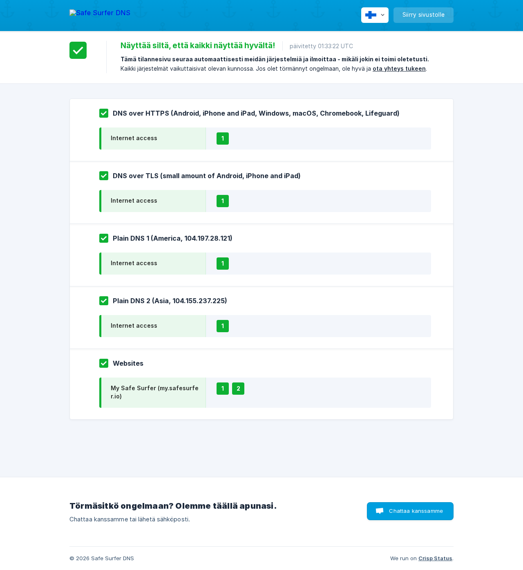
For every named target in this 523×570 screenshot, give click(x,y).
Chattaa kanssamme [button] (416, 510)
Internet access (134, 137)
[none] (99, 14)
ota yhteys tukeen (399, 68)
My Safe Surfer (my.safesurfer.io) (155, 392)
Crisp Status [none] (435, 558)
